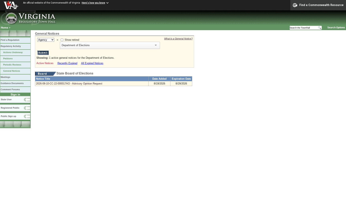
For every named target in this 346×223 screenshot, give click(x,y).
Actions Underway (13, 52)
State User (6, 99)
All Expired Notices (92, 63)
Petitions (8, 58)
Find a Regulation (10, 40)
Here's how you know (93, 2)
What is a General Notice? (178, 39)
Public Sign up (8, 116)
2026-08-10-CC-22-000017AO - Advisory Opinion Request (69, 83)
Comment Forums (10, 89)
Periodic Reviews (12, 64)
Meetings (5, 77)
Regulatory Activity (11, 46)
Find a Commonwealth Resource (321, 5)
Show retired (72, 39)
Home (4, 27)
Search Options (336, 27)
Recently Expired (67, 63)
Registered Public (10, 108)
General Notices (11, 71)
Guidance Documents (12, 83)
